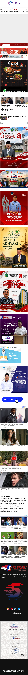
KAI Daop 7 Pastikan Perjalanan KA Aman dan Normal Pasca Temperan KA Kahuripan (20, 107)
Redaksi (8, 670)
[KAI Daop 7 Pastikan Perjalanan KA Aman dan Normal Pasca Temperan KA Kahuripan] (21, 100)
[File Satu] (14, 9)
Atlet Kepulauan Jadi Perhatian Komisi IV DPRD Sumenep (6, 107)
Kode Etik (22, 670)
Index (4, 670)
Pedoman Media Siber (20, 671)
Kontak (18, 670)
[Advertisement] (14, 29)
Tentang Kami (13, 670)
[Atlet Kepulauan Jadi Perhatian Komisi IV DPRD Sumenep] (7, 100)
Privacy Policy (11, 671)
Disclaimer (5, 671)
